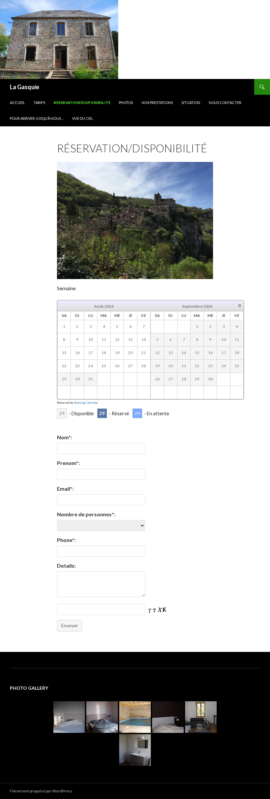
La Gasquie (24, 86)
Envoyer (69, 625)
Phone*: (66, 540)
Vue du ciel (82, 118)
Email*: (65, 488)
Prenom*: (68, 463)
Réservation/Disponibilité (82, 102)
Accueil (17, 102)
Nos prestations (157, 102)
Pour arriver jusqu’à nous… (37, 118)
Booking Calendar (86, 402)
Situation (190, 102)
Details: (66, 565)
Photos (126, 102)
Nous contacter (225, 102)
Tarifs (39, 102)
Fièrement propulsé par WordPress (41, 790)
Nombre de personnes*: (86, 514)
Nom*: (64, 437)
